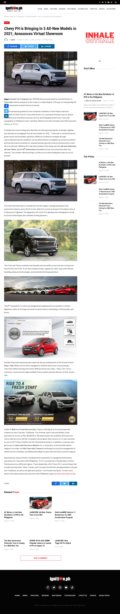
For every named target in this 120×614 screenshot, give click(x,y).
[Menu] (5, 2)
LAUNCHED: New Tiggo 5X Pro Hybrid (63, 542)
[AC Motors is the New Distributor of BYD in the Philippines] (15, 503)
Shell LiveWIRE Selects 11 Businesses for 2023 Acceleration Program (65, 515)
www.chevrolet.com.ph (66, 473)
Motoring (71, 9)
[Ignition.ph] (14, 8)
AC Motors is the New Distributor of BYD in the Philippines (14, 515)
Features (53, 9)
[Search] (115, 2)
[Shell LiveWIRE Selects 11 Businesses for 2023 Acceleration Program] (66, 503)
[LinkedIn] (6, 116)
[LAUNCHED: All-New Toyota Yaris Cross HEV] (41, 503)
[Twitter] (6, 111)
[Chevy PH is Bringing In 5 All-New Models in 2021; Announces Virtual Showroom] (40, 92)
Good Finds (111, 9)
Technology (83, 9)
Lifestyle (93, 9)
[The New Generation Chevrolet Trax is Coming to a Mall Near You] (15, 531)
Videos (102, 9)
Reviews (62, 9)
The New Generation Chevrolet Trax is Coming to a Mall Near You (14, 543)
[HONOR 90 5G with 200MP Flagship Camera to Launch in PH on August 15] (41, 531)
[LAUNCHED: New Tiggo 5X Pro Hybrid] (66, 531)
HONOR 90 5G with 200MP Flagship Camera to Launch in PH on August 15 (40, 543)
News (46, 9)
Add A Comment (40, 558)
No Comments (36, 40)
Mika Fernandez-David (93, 101)
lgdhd (13, 40)
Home (40, 9)
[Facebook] (6, 106)
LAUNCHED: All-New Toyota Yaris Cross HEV (40, 513)
